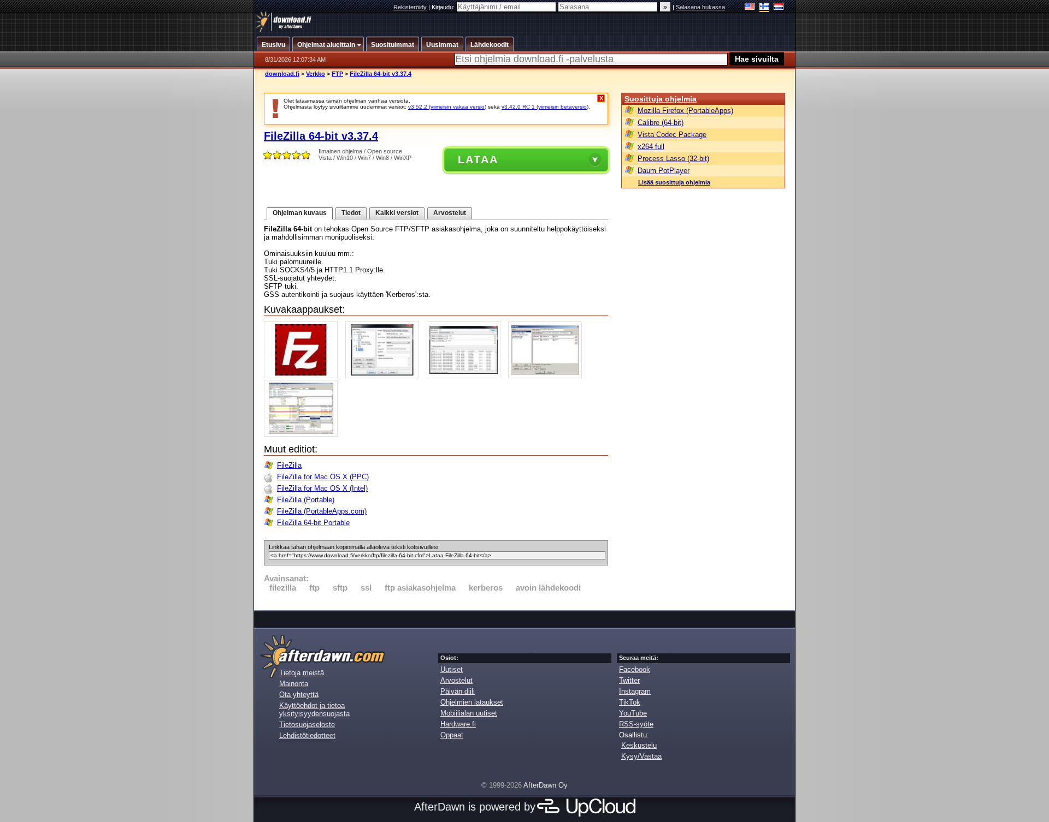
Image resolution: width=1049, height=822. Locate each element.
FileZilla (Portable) (305, 500)
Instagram (635, 691)
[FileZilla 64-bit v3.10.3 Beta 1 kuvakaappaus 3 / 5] (466, 376)
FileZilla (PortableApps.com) (322, 511)
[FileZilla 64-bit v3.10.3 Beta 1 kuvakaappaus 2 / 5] (385, 376)
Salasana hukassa (700, 7)
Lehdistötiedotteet (307, 735)
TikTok (629, 702)
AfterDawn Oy (545, 785)
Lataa (478, 159)
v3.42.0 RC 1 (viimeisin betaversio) (545, 107)
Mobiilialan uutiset (468, 713)
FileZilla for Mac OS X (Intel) (322, 488)
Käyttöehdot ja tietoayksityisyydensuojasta (314, 709)
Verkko (315, 73)
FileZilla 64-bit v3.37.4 (380, 73)
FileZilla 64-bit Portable (313, 523)
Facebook (634, 669)
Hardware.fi (458, 724)
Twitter (629, 680)
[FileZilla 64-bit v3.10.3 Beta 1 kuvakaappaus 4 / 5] (547, 376)
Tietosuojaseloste (307, 724)
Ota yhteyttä (299, 694)
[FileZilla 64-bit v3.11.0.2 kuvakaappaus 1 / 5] (303, 376)
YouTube (633, 713)
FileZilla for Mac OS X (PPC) (323, 477)
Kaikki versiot (397, 213)
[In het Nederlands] (779, 7)
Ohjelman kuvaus (300, 213)
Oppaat (451, 735)
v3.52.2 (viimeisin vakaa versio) (447, 107)
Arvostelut (449, 213)
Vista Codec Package (672, 134)
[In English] (750, 7)
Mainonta (293, 684)
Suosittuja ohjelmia (660, 98)
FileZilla (289, 465)
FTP (337, 73)
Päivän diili (457, 691)
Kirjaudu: (444, 7)
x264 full (651, 146)
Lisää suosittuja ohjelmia (674, 182)
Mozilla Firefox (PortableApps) (685, 110)
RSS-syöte (636, 724)
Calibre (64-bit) (660, 122)
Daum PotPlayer (663, 170)
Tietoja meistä (301, 673)
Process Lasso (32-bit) (673, 158)
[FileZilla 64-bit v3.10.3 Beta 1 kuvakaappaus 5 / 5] (303, 434)
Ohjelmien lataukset (471, 702)
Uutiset (451, 669)
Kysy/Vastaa (641, 756)
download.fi (282, 73)
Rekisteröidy (410, 7)
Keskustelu (639, 745)
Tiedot (351, 213)
